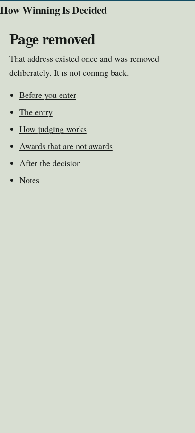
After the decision (50, 162)
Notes (29, 180)
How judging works (53, 128)
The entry (36, 111)
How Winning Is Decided (53, 9)
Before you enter (47, 94)
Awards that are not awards (66, 145)
